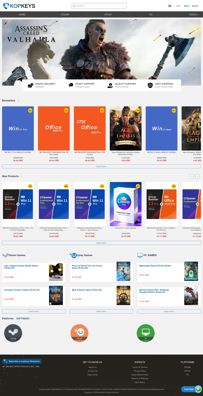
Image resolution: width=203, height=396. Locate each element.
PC (151, 14)
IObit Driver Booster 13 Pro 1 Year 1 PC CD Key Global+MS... (18, 229)
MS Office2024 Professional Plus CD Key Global (54, 153)
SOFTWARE (23, 318)
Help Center (92, 374)
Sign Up (195, 6)
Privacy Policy (140, 370)
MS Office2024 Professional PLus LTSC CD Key (89, 153)
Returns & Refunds (140, 378)
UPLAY (108, 14)
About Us (93, 367)
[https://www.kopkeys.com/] (19, 4)
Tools (193, 14)
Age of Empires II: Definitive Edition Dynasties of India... (125, 153)
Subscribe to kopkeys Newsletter (24, 361)
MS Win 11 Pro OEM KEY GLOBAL (18, 152)
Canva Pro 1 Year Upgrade (125, 228)
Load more (101, 166)
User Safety (140, 382)
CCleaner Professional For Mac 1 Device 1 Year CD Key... (90, 229)
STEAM (65, 14)
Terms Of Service (139, 367)
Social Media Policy (139, 374)
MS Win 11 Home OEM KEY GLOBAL (161, 152)
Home (22, 14)
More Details (18, 148)
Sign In (187, 6)
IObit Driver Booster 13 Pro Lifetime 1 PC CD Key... (161, 229)
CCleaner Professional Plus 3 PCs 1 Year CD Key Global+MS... (54, 229)
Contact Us (92, 370)
